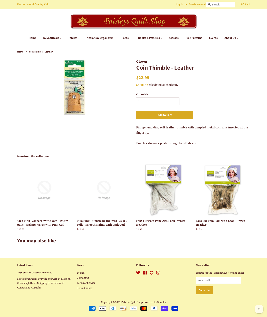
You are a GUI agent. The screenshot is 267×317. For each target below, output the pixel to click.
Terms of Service (86, 282)
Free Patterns (193, 38)
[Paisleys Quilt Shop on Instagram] (158, 273)
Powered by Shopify (155, 302)
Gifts (126, 38)
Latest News (25, 265)
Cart (247, 4)
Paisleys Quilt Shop (132, 302)
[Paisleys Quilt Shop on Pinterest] (151, 273)
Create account (197, 4)
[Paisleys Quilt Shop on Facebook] (145, 273)
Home (32, 38)
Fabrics (73, 38)
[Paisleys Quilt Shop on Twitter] (138, 273)
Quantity (142, 94)
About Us (230, 38)
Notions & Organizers (100, 38)
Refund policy (84, 288)
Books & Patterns (149, 38)
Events (213, 38)
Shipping (142, 85)
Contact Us (83, 277)
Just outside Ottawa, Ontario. (34, 272)
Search (80, 272)
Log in (179, 4)
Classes (174, 38)
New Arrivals (51, 38)
